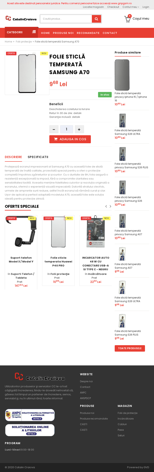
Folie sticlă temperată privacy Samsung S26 (128, 199)
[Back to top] (150, 465)
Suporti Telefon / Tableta (22, 276)
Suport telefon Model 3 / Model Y (21, 260)
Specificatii (38, 157)
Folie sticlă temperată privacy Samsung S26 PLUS (131, 165)
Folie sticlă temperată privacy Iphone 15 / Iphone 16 (131, 97)
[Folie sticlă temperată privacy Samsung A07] (122, 220)
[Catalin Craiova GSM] (21, 18)
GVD (146, 467)
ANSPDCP (85, 398)
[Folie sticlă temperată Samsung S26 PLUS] (122, 320)
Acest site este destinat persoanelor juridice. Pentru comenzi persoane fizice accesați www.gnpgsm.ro (64, 3)
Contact (85, 387)
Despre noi (86, 381)
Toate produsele (130, 348)
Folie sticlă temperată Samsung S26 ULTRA (128, 132)
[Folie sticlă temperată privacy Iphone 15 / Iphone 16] (122, 74)
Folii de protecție (127, 413)
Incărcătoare (97, 274)
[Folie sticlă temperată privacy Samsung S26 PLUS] (122, 153)
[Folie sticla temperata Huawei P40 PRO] (58, 231)
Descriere (13, 157)
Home (8, 41)
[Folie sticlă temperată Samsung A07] (122, 253)
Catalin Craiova (24, 467)
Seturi (121, 435)
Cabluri (122, 424)
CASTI (83, 424)
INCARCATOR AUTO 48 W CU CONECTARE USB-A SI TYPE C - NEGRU (95, 263)
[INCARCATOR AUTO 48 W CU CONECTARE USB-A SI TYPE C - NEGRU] (96, 231)
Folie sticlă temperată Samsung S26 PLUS (128, 332)
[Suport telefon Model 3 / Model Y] (21, 231)
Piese (121, 430)
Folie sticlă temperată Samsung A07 (128, 265)
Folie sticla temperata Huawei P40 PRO (58, 261)
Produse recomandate (94, 418)
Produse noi (87, 413)
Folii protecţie (24, 41)
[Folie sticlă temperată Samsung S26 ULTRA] (122, 120)
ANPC (83, 392)
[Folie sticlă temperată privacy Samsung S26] (122, 187)
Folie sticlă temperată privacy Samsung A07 (128, 232)
